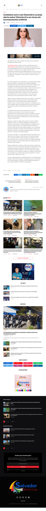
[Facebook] (4, 53)
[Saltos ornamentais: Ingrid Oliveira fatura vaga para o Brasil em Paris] (6, 287)
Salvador (30, 216)
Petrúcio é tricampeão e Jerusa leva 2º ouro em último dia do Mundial (24, 297)
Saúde (4, 12)
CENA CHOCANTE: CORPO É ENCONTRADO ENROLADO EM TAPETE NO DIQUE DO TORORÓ (33, 214)
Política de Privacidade (33, 503)
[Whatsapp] (4, 66)
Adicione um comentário (23, 258)
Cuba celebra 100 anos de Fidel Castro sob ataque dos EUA (22, 440)
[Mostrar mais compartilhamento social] (35, 26)
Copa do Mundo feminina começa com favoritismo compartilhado (24, 291)
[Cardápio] (4, 5)
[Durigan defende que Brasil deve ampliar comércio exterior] (6, 436)
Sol (15, 170)
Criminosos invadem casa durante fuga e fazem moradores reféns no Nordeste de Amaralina (12, 251)
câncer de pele (11, 66)
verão (19, 170)
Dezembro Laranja (13, 65)
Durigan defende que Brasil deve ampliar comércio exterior (22, 434)
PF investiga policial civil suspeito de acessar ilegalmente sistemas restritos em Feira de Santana (12, 232)
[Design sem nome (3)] (24, 57)
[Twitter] (4, 56)
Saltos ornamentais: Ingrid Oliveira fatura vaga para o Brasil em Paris (24, 286)
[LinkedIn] (4, 63)
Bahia (9, 235)
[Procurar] (41, 5)
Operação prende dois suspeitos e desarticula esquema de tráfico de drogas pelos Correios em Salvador (33, 232)
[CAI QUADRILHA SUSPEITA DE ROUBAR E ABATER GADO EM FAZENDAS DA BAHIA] (12, 205)
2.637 (13, 421)
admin (8, 22)
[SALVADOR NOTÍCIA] (23, 5)
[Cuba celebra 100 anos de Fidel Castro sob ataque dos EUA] (6, 442)
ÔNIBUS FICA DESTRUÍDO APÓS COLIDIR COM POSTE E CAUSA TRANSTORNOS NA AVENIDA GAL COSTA (33, 251)
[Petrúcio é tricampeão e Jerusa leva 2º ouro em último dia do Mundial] (6, 299)
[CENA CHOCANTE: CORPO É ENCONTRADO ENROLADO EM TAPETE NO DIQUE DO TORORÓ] (33, 205)
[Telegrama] (4, 58)
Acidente (30, 253)
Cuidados (9, 170)
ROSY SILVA (15, 215)
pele (13, 170)
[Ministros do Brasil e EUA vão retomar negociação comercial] (6, 430)
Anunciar (23, 500)
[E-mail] (4, 61)
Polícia (9, 215)
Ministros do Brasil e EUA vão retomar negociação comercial (23, 428)
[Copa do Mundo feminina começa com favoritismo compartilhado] (6, 293)
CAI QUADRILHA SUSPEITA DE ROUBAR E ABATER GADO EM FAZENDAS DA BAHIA (12, 213)
